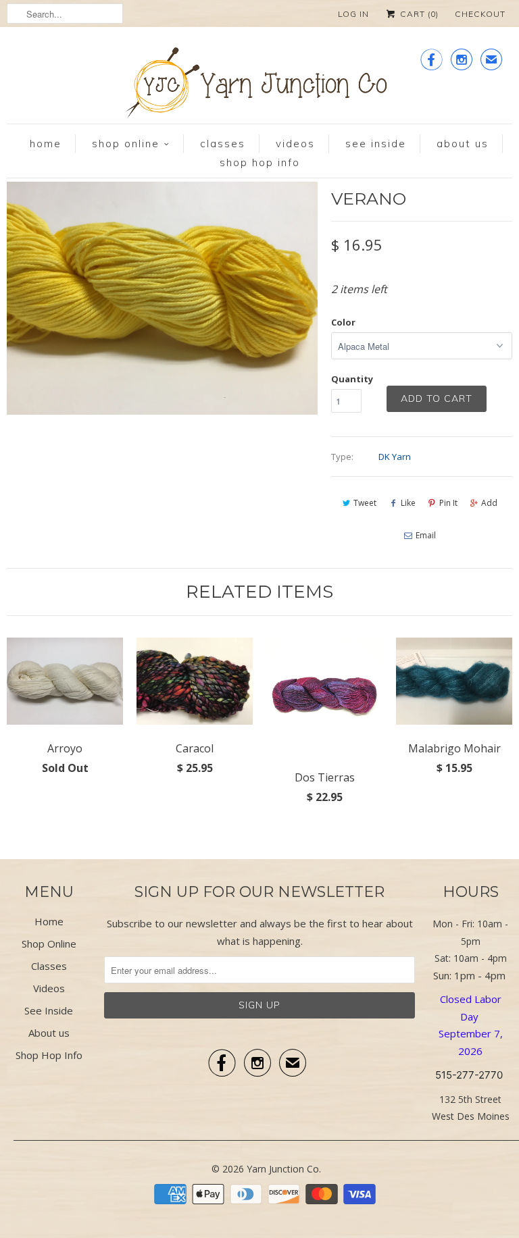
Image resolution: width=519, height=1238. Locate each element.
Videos (295, 143)
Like (408, 503)
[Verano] (253, 298)
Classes (222, 143)
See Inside (375, 143)
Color (343, 322)
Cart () (418, 14)
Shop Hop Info (260, 162)
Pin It (448, 503)
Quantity (352, 379)
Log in (353, 14)
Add (489, 503)
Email (426, 535)
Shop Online (125, 143)
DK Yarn (394, 456)
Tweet (364, 503)
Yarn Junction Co (283, 1168)
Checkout (480, 14)
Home (45, 143)
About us (463, 143)
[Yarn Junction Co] (259, 85)
